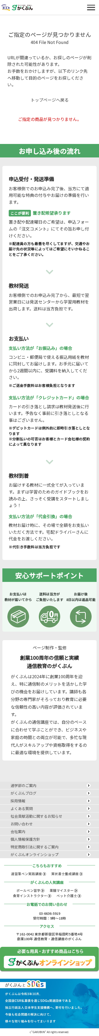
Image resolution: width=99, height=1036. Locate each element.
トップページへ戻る (50, 100)
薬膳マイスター (62, 890)
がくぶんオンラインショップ (35, 854)
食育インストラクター (30, 895)
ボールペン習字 (28, 890)
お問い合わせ (22, 823)
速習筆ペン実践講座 (26, 873)
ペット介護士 (66, 895)
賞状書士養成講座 (65, 873)
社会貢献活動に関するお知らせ (36, 816)
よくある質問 (22, 808)
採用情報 (18, 800)
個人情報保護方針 (25, 839)
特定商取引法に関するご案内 (35, 846)
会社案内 (18, 831)
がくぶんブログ (23, 793)
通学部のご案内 (23, 785)
